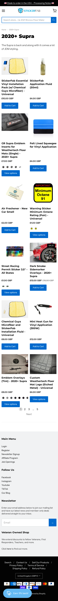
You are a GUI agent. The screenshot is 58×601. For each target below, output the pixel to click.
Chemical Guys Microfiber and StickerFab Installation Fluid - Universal (13, 328)
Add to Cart (9, 105)
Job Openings (8, 461)
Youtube (6, 485)
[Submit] (53, 20)
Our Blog (6, 492)
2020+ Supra (14, 30)
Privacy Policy (16, 565)
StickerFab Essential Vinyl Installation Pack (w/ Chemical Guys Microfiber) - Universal (15, 87)
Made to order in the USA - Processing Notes (29, 3)
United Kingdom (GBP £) (27, 576)
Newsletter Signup (11, 454)
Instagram (6, 481)
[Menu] (6, 11)
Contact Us (21, 562)
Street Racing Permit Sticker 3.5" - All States (14, 269)
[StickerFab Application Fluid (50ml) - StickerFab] (43, 67)
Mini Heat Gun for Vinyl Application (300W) (41, 325)
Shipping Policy (20, 568)
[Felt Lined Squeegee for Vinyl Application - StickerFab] (43, 126)
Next (29, 414)
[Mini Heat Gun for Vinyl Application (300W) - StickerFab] (43, 309)
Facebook (6, 477)
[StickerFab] (29, 11)
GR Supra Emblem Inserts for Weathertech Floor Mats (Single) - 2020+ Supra (14, 150)
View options (10, 173)
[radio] (3, 167)
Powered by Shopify (37, 593)
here (9, 548)
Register (6, 450)
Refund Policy (38, 568)
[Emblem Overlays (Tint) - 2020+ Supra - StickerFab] (15, 364)
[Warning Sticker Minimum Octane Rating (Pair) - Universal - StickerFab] (43, 193)
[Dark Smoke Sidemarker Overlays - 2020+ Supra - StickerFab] (43, 252)
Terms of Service (36, 565)
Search (7, 562)
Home (4, 30)
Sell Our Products (40, 562)
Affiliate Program (10, 458)
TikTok (5, 488)
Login (4, 446)
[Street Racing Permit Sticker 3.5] (15, 251)
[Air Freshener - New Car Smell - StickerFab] (15, 193)
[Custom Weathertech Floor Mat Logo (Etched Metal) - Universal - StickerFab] (43, 364)
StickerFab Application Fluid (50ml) (41, 84)
